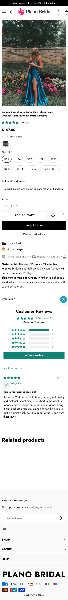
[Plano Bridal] (35, 12)
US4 (18, 159)
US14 (20, 169)
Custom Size (50, 169)
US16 (33, 169)
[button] (63, 307)
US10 (53, 159)
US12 (7, 169)
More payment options (34, 234)
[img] (11, 378)
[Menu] (4, 12)
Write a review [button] (34, 355)
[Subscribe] (59, 518)
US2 (6, 159)
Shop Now (51, 3)
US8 (41, 159)
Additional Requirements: (14, 181)
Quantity (5, 198)
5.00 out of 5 (43, 318)
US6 (29, 159)
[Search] (12, 12)
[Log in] (58, 12)
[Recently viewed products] (63, 299)
